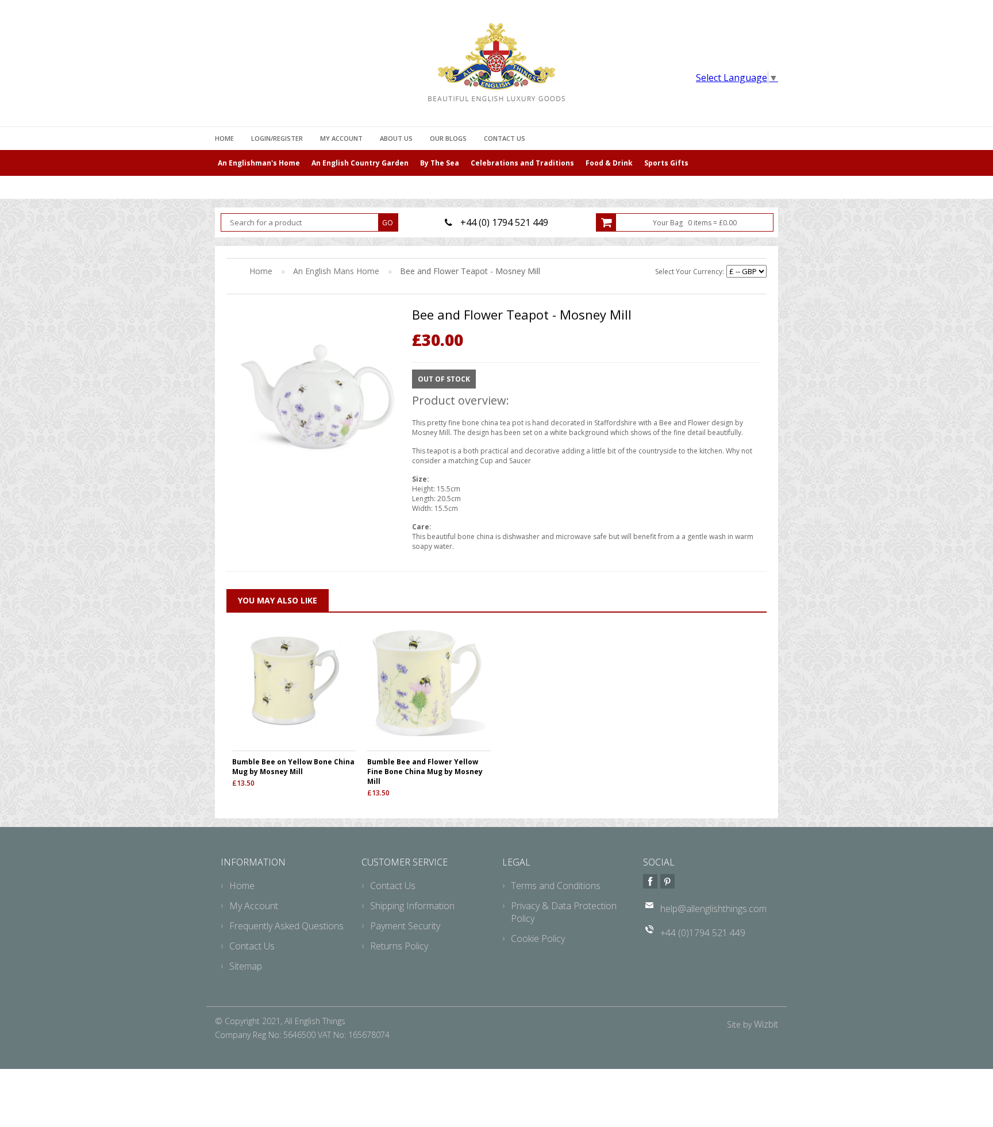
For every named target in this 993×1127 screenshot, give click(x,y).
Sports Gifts (666, 163)
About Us (396, 138)
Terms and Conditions (556, 885)
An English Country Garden (360, 163)
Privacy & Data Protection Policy (564, 912)
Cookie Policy (538, 938)
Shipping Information (412, 905)
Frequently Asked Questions (286, 926)
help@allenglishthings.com (713, 908)
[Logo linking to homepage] (496, 62)
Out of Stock (444, 379)
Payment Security (405, 926)
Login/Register (277, 138)
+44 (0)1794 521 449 (702, 932)
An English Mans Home (336, 271)
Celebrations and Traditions (522, 163)
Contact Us (504, 138)
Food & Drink (609, 163)
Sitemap (245, 966)
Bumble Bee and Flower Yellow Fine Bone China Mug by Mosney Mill (425, 771)
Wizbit (766, 1024)
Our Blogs (448, 138)
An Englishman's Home (259, 163)
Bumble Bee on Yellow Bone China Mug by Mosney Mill (293, 766)
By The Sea (439, 163)
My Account (341, 138)
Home (224, 138)
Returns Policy (399, 946)
